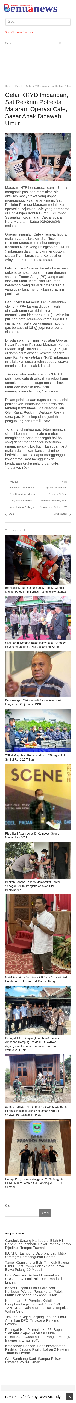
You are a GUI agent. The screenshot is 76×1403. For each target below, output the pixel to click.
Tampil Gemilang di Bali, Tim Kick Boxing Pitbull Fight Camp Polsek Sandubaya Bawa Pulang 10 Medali (37, 1266)
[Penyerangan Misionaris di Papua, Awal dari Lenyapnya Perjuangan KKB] (38, 674)
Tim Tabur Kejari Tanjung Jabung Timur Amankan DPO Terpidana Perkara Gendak (35, 1320)
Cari (8, 1205)
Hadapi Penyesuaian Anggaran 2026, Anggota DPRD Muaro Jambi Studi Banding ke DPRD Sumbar (34, 1183)
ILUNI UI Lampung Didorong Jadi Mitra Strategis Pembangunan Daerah (35, 1255)
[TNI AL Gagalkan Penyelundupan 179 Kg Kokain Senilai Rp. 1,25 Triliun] (38, 730)
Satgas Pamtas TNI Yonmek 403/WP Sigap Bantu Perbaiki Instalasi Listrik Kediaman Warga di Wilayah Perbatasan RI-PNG (36, 1110)
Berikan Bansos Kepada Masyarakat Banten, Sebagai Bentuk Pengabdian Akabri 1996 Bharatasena (33, 885)
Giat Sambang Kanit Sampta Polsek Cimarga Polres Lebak (33, 1360)
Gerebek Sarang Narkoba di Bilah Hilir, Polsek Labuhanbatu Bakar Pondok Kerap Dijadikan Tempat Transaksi (38, 1244)
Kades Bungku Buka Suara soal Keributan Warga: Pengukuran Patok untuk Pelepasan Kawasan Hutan (34, 1291)
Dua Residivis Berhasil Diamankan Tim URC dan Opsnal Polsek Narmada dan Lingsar (35, 1278)
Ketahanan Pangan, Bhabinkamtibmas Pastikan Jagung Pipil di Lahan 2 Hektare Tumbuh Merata (37, 1349)
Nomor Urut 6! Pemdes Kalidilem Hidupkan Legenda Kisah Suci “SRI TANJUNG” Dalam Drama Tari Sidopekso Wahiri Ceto (37, 1306)
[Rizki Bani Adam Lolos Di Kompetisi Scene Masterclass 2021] (38, 797)
